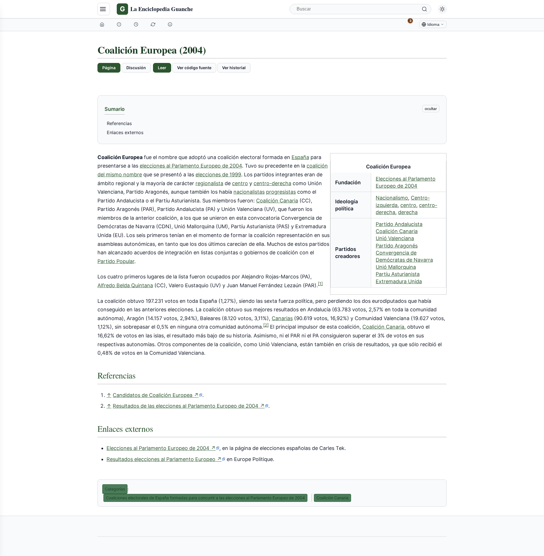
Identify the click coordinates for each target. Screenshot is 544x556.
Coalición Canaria (397, 231)
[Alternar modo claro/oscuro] (442, 9)
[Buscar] (424, 9)
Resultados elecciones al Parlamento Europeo (166, 459)
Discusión (136, 67)
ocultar (431, 108)
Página (109, 67)
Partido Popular (115, 261)
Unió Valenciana (395, 238)
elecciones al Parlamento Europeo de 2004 (191, 166)
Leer (162, 67)
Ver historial (234, 67)
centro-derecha (272, 183)
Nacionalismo (392, 198)
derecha (408, 212)
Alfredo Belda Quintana (125, 285)
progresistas (281, 192)
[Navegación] (103, 9)
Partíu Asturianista (398, 274)
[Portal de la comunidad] (119, 24)
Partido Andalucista (399, 224)
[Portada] (102, 24)
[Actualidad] (136, 24)
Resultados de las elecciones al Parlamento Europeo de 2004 (190, 406)
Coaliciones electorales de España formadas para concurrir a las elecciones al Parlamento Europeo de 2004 (205, 497)
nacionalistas (249, 192)
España (300, 157)
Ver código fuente (194, 67)
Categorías (115, 489)
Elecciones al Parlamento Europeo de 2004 (163, 448)
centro (408, 205)
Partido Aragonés (397, 246)
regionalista (209, 183)
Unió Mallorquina (396, 267)
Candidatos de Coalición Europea (157, 395)
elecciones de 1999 (218, 174)
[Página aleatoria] (170, 24)
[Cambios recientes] (153, 24)
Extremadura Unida (399, 281)
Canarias (282, 318)
